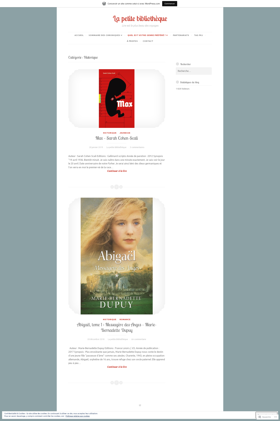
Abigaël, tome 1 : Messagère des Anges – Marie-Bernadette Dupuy (116, 327)
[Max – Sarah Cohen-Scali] (116, 98)
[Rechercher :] (194, 71)
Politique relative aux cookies (78, 416)
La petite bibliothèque (140, 18)
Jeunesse (125, 133)
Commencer (169, 3)
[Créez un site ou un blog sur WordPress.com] (140, 405)
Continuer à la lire (97, 171)
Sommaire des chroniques (104, 35)
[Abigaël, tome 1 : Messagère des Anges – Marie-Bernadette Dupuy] (116, 256)
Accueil (79, 35)
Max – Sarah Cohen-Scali (116, 138)
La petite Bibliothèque (116, 147)
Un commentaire (138, 339)
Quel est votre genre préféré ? (147, 35)
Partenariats (181, 35)
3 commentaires (137, 147)
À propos (132, 41)
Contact (148, 41)
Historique (110, 133)
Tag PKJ (198, 35)
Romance (125, 319)
